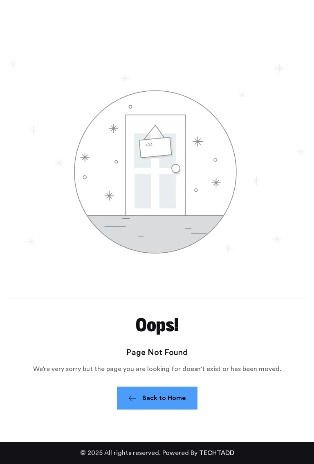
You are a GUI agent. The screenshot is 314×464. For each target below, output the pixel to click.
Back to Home (164, 398)
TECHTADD (216, 453)
